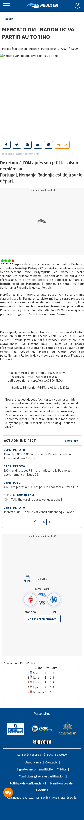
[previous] (35, 522)
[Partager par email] (38, 145)
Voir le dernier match (42, 619)
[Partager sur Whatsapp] (27, 145)
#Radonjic (14, 376)
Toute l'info (70, 440)
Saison (9, 19)
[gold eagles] (67, 729)
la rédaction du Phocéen (23, 49)
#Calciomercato (18, 373)
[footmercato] (41, 729)
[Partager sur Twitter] (17, 145)
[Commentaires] (8, 792)
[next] (49, 522)
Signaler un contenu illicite (35, 769)
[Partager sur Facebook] (6, 145)
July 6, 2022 (61, 387)
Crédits (61, 769)
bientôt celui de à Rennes (27, 284)
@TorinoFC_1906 (42, 373)
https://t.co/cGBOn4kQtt (46, 380)
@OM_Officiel (36, 376)
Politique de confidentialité (27, 783)
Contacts (51, 762)
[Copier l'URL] (48, 145)
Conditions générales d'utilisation (41, 776)
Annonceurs (33, 762)
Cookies (42, 790)
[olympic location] (15, 729)
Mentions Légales (62, 783)
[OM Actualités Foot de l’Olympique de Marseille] (42, 5)
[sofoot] (42, 742)
